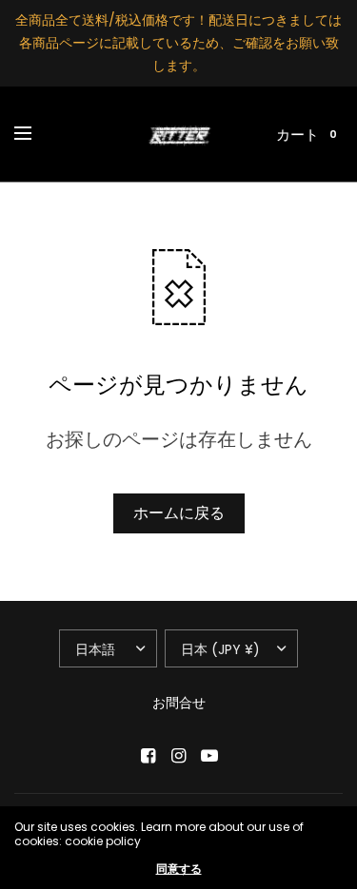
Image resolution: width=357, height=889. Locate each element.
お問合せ (179, 702)
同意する (179, 869)
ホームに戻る (179, 513)
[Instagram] (179, 755)
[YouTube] (209, 755)
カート (297, 135)
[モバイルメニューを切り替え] (35, 134)
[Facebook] (148, 755)
